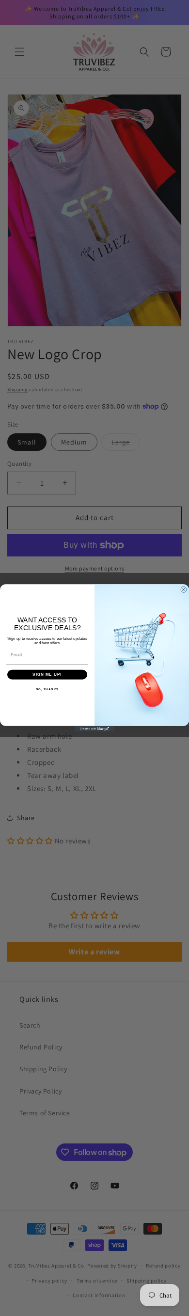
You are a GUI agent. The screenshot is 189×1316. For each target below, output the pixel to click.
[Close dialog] (184, 589)
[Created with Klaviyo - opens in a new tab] (94, 729)
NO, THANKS (47, 689)
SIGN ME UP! (47, 674)
